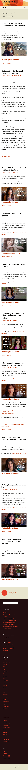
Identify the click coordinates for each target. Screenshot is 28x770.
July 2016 (5, 669)
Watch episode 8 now (10, 60)
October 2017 (6, 666)
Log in (4, 751)
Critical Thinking (6, 723)
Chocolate (5, 720)
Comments (6, 755)
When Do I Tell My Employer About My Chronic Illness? (12, 364)
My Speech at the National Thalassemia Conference (12, 72)
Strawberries (6, 739)
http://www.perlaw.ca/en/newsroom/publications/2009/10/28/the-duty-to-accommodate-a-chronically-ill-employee (13, 411)
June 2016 (5, 671)
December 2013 (6, 683)
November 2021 (6, 662)
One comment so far (7, 256)
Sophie (4, 640)
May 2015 (5, 678)
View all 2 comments (7, 160)
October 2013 (6, 685)
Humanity (5, 732)
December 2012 (6, 701)
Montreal (5, 734)
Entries (5, 753)
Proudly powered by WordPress (14, 767)
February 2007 (6, 706)
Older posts (10, 593)
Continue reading (6, 156)
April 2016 (5, 676)
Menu (2, 7)
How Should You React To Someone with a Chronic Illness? (11, 541)
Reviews (5, 737)
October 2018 (6, 664)
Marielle (4, 612)
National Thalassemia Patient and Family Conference (13, 169)
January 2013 (6, 699)
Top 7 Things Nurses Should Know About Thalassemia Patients (12, 316)
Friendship (5, 725)
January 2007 (6, 708)
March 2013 (5, 694)
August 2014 (5, 680)
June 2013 (5, 690)
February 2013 (6, 697)
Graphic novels (6, 727)
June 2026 (5, 659)
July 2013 (5, 687)
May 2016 (5, 673)
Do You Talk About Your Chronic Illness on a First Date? (14, 438)
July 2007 (5, 704)
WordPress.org (6, 758)
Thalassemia (16, 28)
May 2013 (5, 692)
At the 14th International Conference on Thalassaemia (13, 25)
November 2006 (6, 711)
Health (4, 730)
